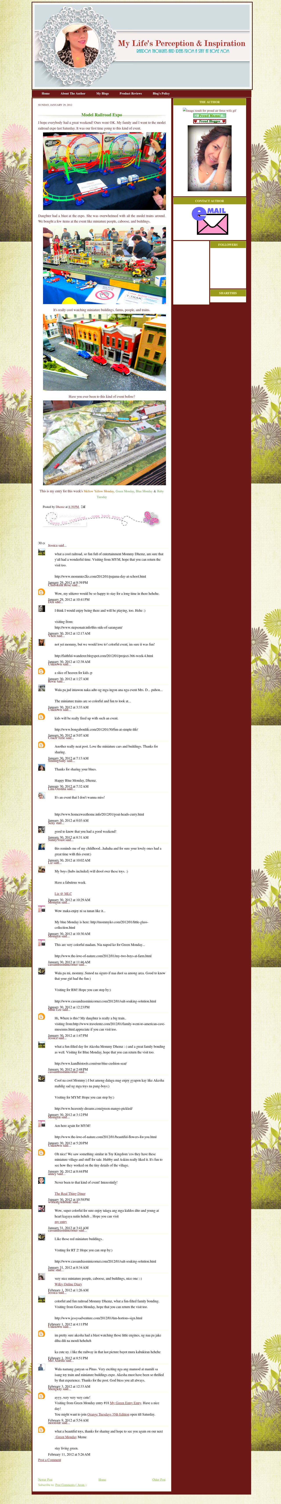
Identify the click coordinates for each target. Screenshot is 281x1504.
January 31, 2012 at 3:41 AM (68, 1227)
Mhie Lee (55, 1009)
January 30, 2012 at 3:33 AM (68, 707)
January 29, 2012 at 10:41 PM (69, 599)
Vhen (52, 635)
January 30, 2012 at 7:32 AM (68, 786)
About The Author (73, 93)
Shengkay (55, 1388)
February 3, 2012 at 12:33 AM (69, 1386)
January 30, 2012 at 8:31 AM (68, 837)
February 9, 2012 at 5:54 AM (68, 1420)
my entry (61, 1221)
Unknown (55, 664)
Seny (52, 822)
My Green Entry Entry (125, 1402)
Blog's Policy (161, 93)
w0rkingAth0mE (60, 1201)
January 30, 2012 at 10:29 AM (69, 899)
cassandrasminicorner (63, 964)
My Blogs (103, 93)
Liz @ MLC (63, 893)
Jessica (53, 545)
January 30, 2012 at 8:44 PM (68, 1171)
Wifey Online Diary (68, 1284)
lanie (52, 1269)
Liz (51, 862)
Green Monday (66, 1437)
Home (46, 93)
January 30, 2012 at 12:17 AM (69, 633)
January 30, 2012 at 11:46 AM (69, 962)
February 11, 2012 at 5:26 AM (69, 1454)
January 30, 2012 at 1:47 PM (68, 1035)
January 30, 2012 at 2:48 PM (68, 1069)
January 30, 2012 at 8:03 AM (68, 820)
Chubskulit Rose (60, 584)
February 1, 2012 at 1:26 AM (68, 1290)
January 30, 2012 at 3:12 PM (68, 1114)
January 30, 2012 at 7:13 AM (68, 758)
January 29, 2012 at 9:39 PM (68, 582)
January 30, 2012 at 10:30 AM (69, 933)
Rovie (52, 681)
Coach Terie (57, 737)
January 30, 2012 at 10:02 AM (69, 860)
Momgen (54, 902)
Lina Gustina (57, 788)
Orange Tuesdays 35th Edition (108, 1414)
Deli (51, 601)
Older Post (159, 1479)
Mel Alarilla (57, 1360)
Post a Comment (49, 1459)
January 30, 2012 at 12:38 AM (69, 661)
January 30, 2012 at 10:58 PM (69, 1199)
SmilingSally (57, 760)
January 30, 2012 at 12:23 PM (69, 1007)
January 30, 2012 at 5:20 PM (68, 1143)
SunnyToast (56, 839)
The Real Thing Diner (70, 1193)
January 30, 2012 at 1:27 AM (68, 678)
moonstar (55, 1422)
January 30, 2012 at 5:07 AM (68, 735)
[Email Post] (82, 507)
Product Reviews (131, 93)
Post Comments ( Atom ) (70, 1485)
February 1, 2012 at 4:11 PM (68, 1324)
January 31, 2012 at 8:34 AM (68, 1267)
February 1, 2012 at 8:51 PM (68, 1358)
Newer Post (45, 1479)
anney (52, 1173)
